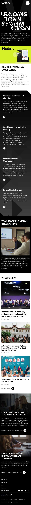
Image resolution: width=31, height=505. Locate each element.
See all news (5, 388)
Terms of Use (4, 499)
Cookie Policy (22, 499)
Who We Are (4, 479)
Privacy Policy (13, 499)
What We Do (4, 482)
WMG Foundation (5, 490)
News (2, 485)
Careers (3, 487)
